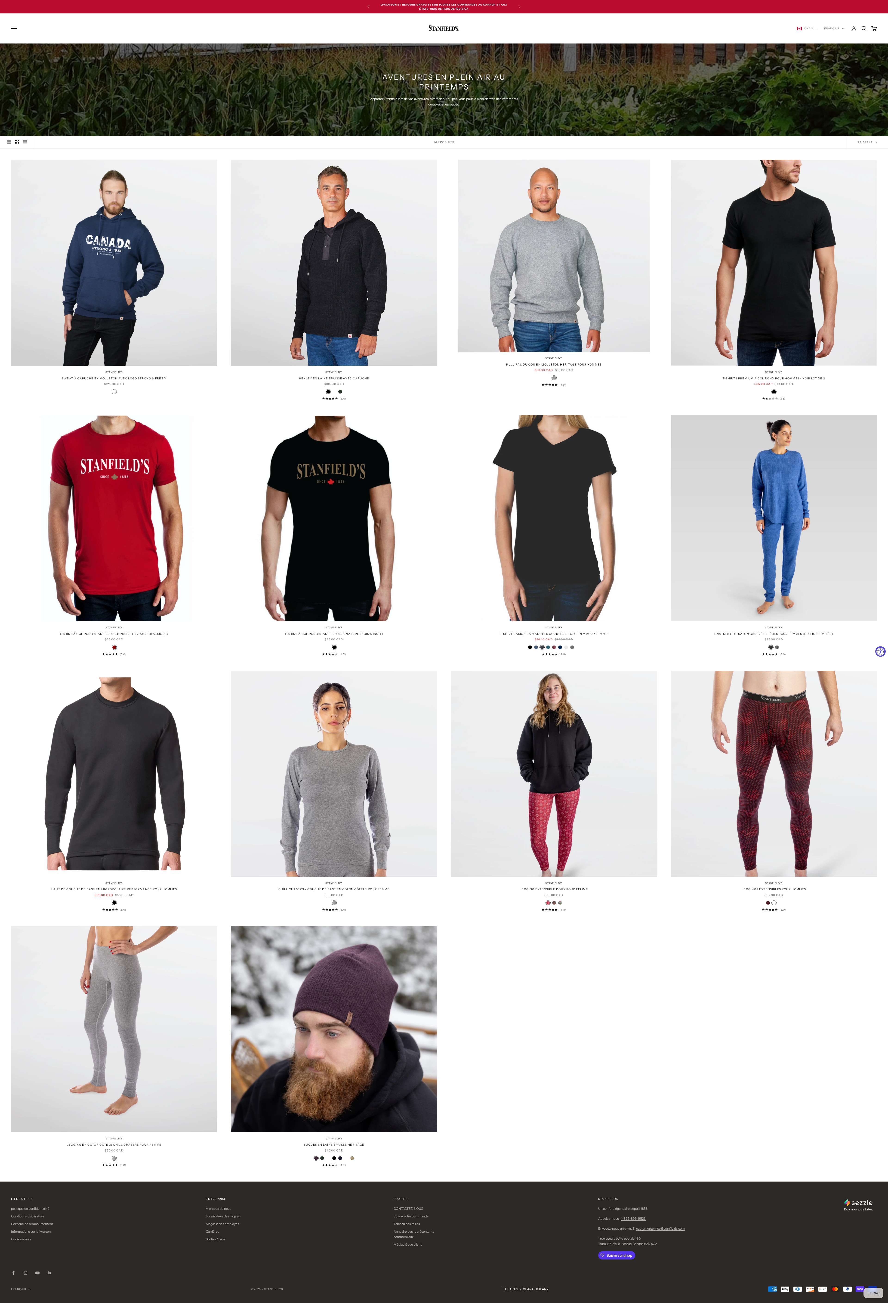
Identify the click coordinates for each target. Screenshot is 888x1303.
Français (831, 28)
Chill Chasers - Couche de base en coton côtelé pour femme (334, 889)
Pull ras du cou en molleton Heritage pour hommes (553, 364)
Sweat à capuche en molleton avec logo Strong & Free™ (114, 378)
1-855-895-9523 (633, 1218)
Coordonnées (21, 1239)
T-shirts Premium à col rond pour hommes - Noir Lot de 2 (774, 378)
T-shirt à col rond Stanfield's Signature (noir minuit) (334, 634)
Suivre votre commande (411, 1216)
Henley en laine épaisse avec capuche (334, 378)
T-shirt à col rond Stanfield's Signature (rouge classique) (114, 634)
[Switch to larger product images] (9, 142)
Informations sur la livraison (31, 1231)
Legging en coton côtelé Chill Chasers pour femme (114, 1144)
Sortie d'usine (215, 1239)
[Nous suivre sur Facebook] (13, 1273)
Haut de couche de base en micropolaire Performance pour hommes (114, 889)
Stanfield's (114, 372)
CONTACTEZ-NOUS (408, 1209)
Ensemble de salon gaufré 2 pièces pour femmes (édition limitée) (773, 634)
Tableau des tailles (407, 1224)
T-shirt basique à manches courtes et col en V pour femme (554, 634)
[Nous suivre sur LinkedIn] (49, 1273)
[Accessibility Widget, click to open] (880, 651)
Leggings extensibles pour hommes (774, 889)
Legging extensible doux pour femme (554, 889)
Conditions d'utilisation (27, 1216)
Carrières (212, 1231)
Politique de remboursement (32, 1224)
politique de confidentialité (30, 1209)
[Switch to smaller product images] (17, 142)
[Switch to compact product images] (25, 142)
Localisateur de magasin (223, 1216)
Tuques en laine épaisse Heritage (334, 1144)
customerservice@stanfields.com (660, 1228)
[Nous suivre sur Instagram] (25, 1273)
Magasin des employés (222, 1224)
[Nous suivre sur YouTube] (37, 1273)
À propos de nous (218, 1209)
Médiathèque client (408, 1244)
